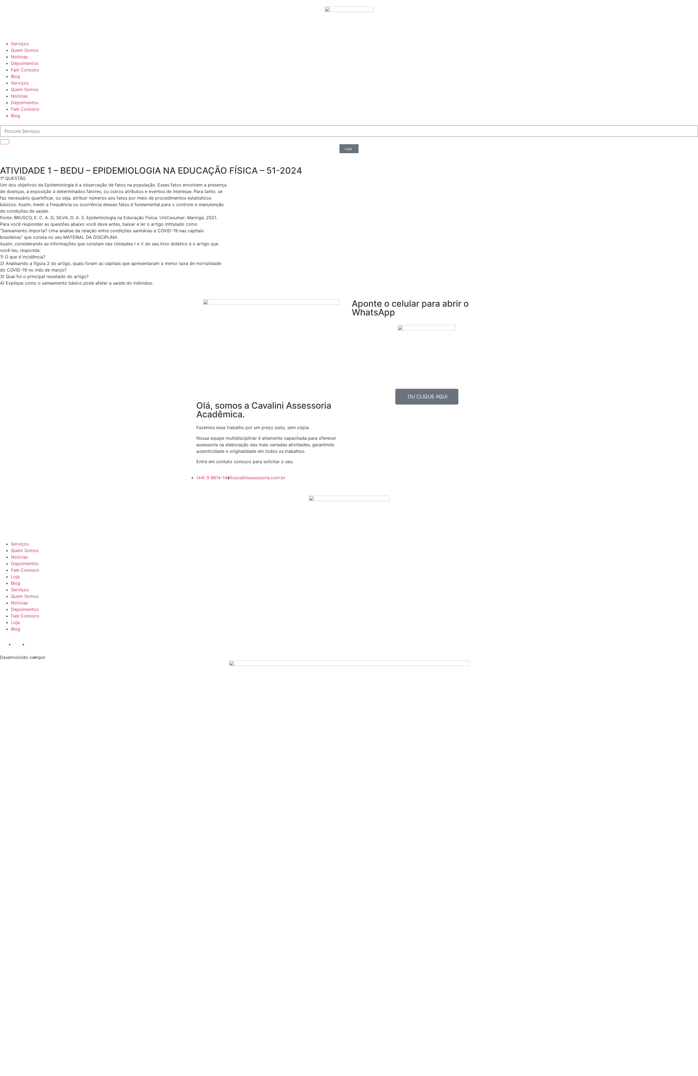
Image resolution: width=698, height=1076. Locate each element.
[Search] (4, 141)
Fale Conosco (25, 70)
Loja (15, 576)
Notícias (19, 56)
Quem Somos (24, 50)
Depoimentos (24, 63)
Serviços (20, 43)
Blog (15, 76)
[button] (349, 148)
